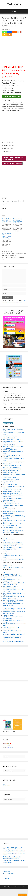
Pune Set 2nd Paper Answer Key (12, 163)
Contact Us (6, 878)
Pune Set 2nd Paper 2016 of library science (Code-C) (13, 158)
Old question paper (8, 251)
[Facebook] (9, 32)
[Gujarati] (6, 743)
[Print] (14, 32)
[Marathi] (7, 743)
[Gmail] (19, 32)
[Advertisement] (14, 51)
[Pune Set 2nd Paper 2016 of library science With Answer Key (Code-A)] (7, 225)
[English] (4, 743)
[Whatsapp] (4, 32)
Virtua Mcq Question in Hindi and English (14, 851)
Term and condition (8, 873)
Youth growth (14, 4)
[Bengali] (3, 743)
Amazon (7, 785)
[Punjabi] (8, 743)
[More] (9, 34)
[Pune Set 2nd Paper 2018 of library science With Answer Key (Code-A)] (7, 239)
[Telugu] (10, 743)
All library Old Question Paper (11, 96)
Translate (11, 747)
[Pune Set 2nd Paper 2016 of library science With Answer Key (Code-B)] (19, 225)
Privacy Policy (6, 871)
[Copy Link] (4, 34)
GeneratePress (22, 887)
